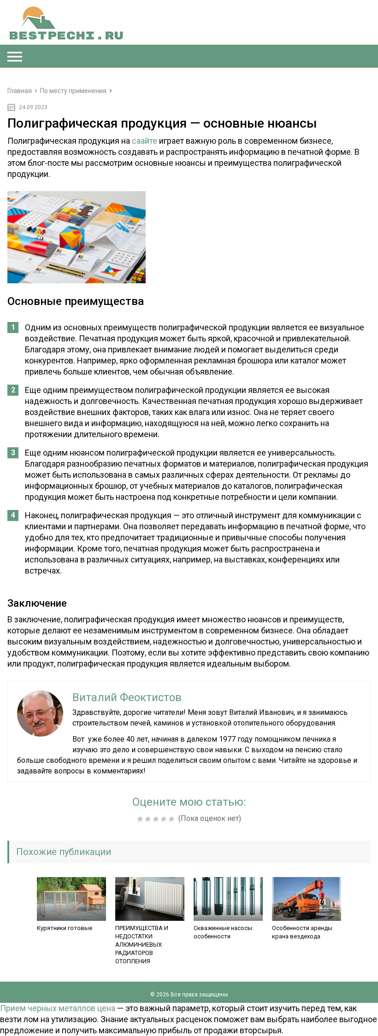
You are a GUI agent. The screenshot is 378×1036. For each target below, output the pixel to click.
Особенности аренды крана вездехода (302, 932)
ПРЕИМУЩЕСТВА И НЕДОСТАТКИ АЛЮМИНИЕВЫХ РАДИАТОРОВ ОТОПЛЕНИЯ (141, 945)
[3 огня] (157, 819)
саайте (144, 141)
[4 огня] (165, 819)
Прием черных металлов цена (57, 1008)
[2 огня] (149, 819)
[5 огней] (173, 819)
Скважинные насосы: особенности (224, 932)
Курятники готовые (64, 928)
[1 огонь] (141, 819)
